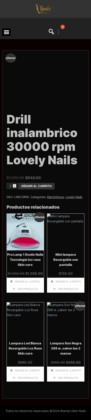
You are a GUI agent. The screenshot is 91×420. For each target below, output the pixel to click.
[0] (62, 31)
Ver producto (27, 289)
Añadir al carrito (36, 186)
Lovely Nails (74, 197)
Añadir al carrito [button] (27, 281)
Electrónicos (55, 197)
